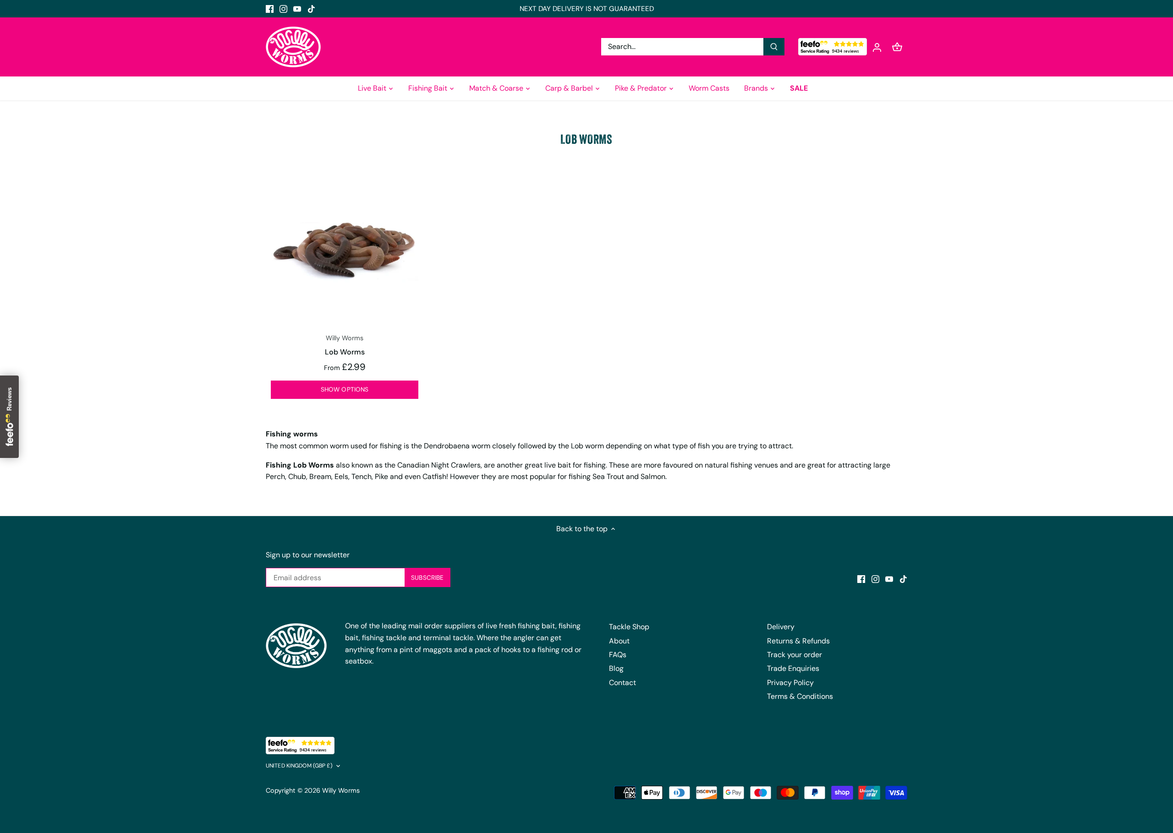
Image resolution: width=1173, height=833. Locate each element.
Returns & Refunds (798, 641)
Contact (622, 682)
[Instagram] (283, 9)
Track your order (794, 654)
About (619, 641)
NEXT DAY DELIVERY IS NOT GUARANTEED (587, 8)
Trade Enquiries (793, 668)
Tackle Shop (629, 627)
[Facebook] (270, 9)
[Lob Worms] (344, 251)
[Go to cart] (897, 47)
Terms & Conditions (800, 696)
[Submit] (773, 46)
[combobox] (682, 46)
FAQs (617, 654)
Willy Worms (341, 790)
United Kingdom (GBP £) (299, 765)
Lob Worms (345, 345)
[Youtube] (297, 9)
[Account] (877, 47)
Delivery (781, 627)
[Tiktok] (311, 9)
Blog (616, 668)
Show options (345, 389)
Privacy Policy (790, 682)
